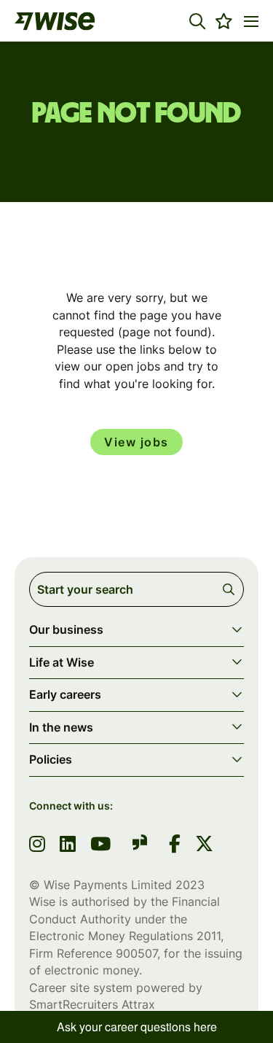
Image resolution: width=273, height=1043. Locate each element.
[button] (197, 21)
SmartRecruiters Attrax (92, 1004)
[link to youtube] (100, 845)
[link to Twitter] (204, 845)
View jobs (136, 442)
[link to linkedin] (68, 845)
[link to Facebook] (175, 845)
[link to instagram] (37, 845)
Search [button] (231, 589)
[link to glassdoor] (139, 845)
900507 (136, 953)
